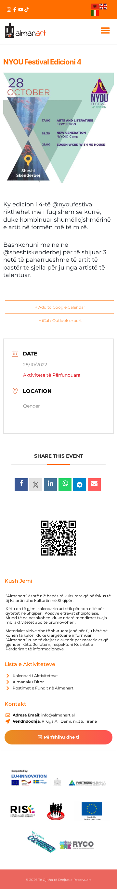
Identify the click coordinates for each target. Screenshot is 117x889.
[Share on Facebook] (21, 484)
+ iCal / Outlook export (60, 320)
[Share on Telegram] (79, 484)
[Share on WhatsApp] (65, 484)
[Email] (94, 484)
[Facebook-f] (14, 9)
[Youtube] (20, 9)
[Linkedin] (50, 484)
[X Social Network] (35, 484)
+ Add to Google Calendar (60, 307)
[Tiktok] (26, 9)
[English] (103, 6)
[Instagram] (8, 9)
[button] (105, 30)
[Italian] (95, 12)
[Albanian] (95, 6)
